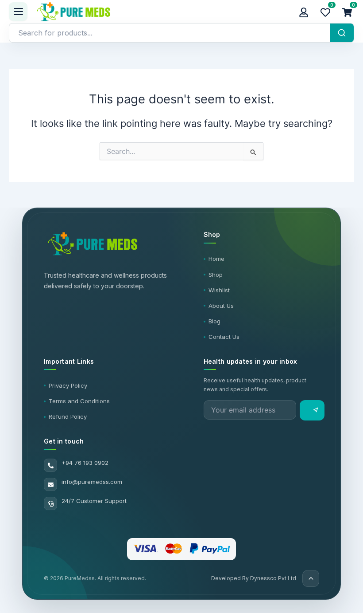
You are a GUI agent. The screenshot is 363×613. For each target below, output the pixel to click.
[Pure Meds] (162, 11)
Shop (216, 274)
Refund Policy (68, 416)
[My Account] (304, 11)
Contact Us (224, 336)
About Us (221, 305)
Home (216, 258)
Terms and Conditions (79, 401)
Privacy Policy (68, 385)
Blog (214, 321)
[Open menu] (18, 11)
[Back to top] (310, 578)
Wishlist (219, 290)
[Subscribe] (312, 410)
